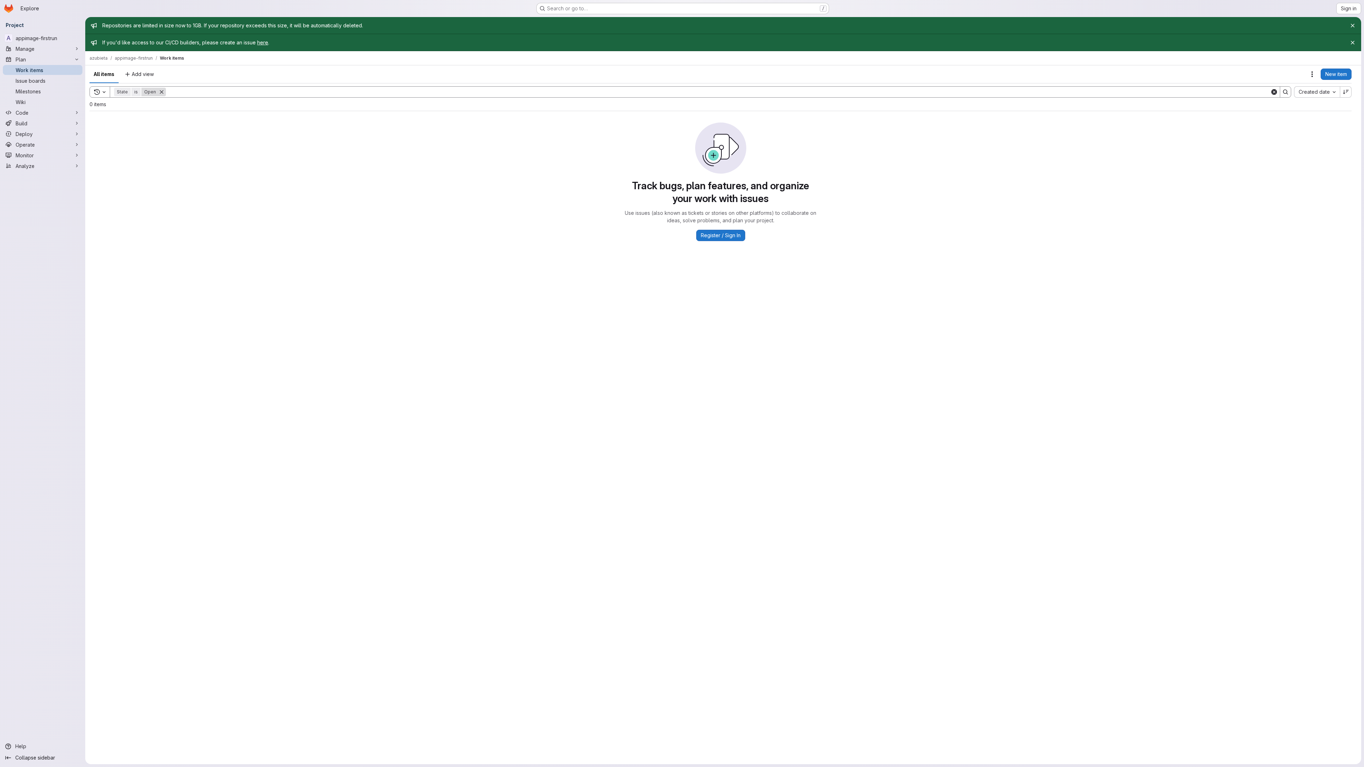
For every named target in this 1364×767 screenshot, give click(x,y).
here (262, 42)
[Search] (1285, 92)
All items (104, 74)
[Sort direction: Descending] (1346, 92)
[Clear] (1274, 92)
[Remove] (161, 92)
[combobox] (1317, 92)
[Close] (1352, 25)
